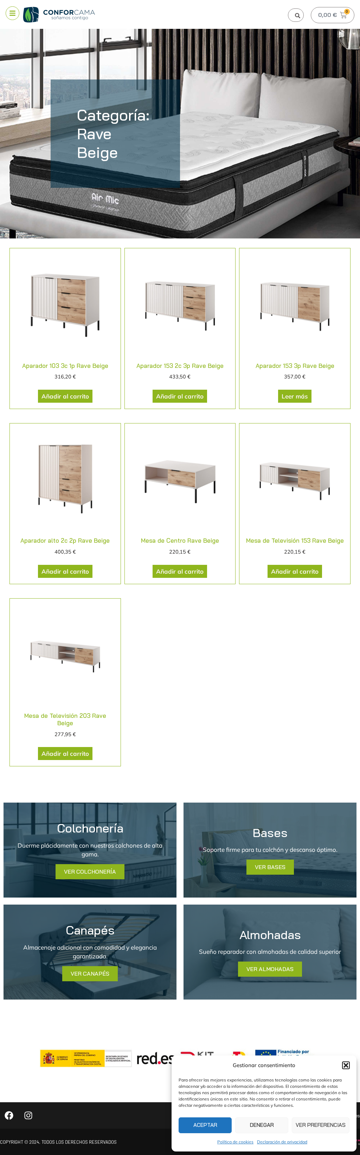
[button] (345, 1065)
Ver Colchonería (90, 871)
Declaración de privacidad (282, 1141)
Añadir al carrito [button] (65, 396)
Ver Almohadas (270, 968)
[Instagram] (28, 1115)
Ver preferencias (321, 1125)
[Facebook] (9, 1115)
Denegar (262, 1125)
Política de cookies (235, 1141)
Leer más (295, 396)
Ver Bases (270, 866)
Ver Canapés (90, 973)
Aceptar (205, 1125)
